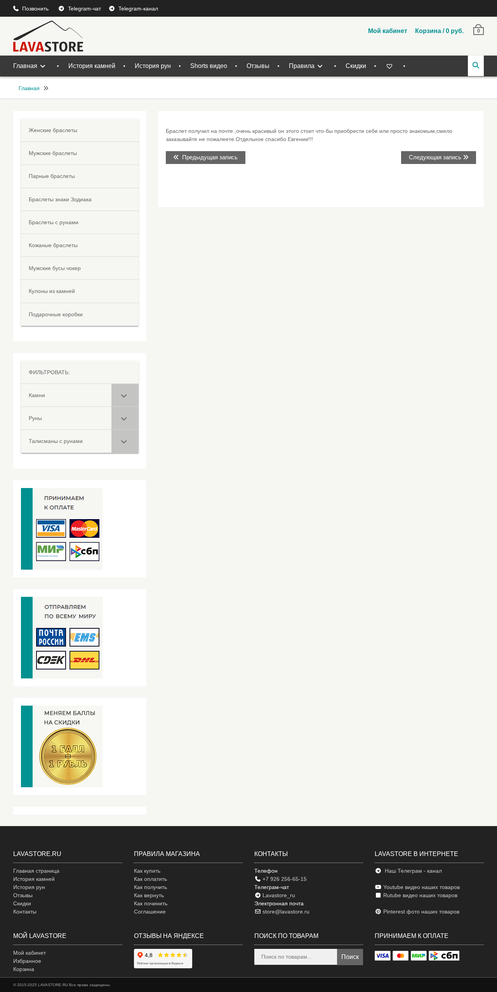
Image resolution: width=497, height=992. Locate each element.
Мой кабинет (387, 31)
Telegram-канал (138, 8)
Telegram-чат (84, 8)
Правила (302, 66)
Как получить (150, 887)
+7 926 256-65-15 (284, 879)
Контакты (24, 911)
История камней (91, 66)
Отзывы (258, 66)
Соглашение (150, 911)
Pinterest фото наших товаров (420, 911)
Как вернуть (149, 895)
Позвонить (36, 8)
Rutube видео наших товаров (420, 895)
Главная (25, 66)
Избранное (27, 961)
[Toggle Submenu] (125, 395)
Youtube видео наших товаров (421, 887)
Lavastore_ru (278, 895)
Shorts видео (208, 66)
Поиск (350, 957)
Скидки (356, 66)
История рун (153, 66)
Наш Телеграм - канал (412, 871)
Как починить (150, 903)
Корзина (23, 969)
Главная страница (36, 871)
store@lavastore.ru (285, 911)
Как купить (147, 871)
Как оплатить (150, 879)
